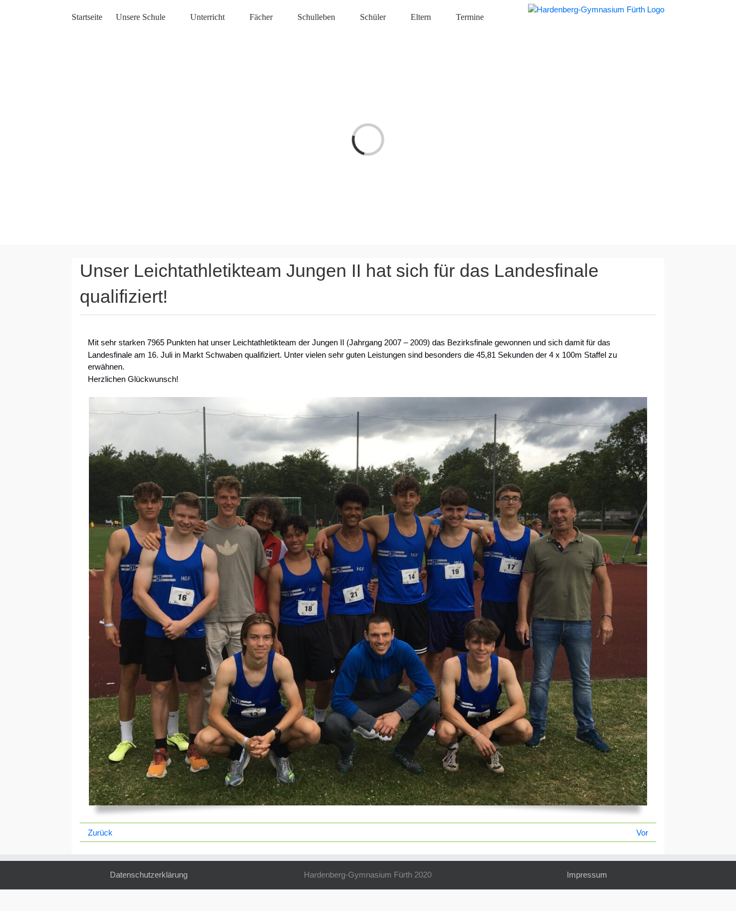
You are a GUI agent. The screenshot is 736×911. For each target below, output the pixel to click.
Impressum (587, 874)
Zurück (100, 832)
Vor (642, 832)
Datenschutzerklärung (149, 874)
